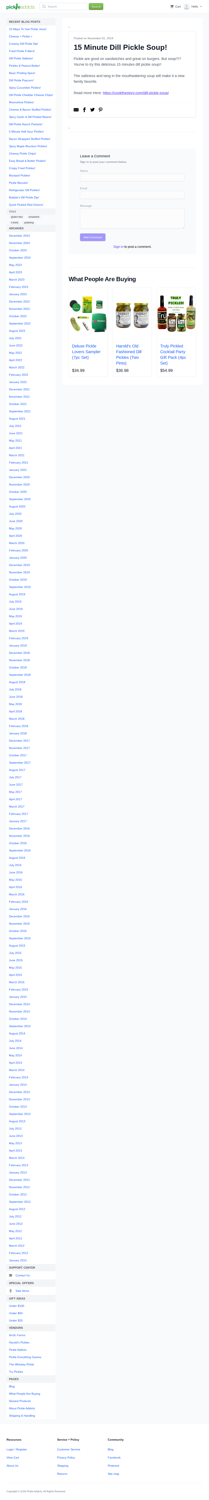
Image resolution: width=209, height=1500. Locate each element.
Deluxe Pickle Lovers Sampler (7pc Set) (86, 352)
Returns (62, 1473)
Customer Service (68, 1449)
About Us (12, 1465)
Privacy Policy (66, 1457)
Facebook (114, 1457)
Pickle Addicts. (35, 1491)
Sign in (118, 246)
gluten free (17, 217)
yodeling (29, 222)
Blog (110, 1449)
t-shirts (14, 222)
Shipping (62, 1465)
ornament (34, 217)
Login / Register (17, 1449)
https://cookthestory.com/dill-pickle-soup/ (136, 93)
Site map (113, 1473)
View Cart (13, 1457)
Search (96, 6)
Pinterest (113, 1465)
